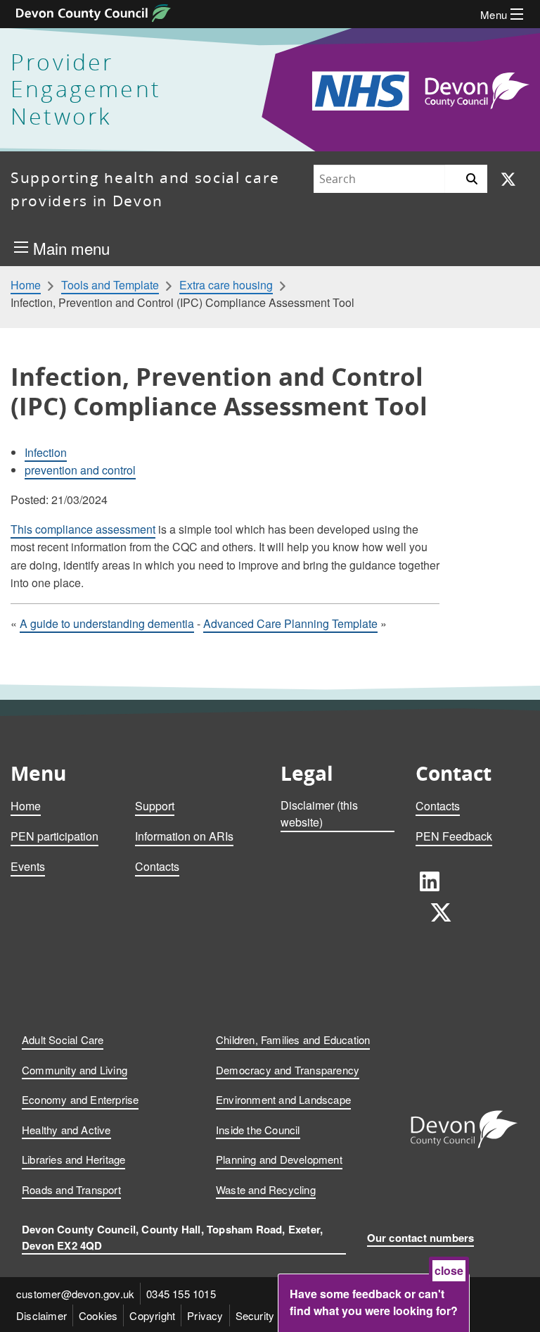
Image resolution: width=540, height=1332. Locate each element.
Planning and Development (279, 1159)
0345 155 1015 (181, 1293)
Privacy (205, 1315)
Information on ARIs (184, 836)
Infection (46, 452)
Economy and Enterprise (80, 1099)
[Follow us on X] (508, 179)
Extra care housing (226, 285)
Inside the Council (258, 1129)
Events (28, 866)
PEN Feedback (454, 836)
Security (255, 1315)
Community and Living (74, 1069)
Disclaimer (41, 1315)
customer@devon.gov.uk (75, 1293)
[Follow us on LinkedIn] (430, 881)
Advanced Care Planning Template (290, 623)
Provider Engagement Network (86, 90)
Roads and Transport (71, 1189)
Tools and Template (110, 285)
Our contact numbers (421, 1237)
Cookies (98, 1315)
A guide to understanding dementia (107, 623)
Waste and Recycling (266, 1189)
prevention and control (80, 470)
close (449, 1270)
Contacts (157, 866)
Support (154, 806)
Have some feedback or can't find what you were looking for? (374, 1302)
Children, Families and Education (293, 1039)
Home (26, 285)
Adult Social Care (62, 1039)
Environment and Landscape (283, 1099)
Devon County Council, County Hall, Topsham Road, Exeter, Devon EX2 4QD (172, 1237)
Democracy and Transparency (287, 1069)
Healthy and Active (66, 1129)
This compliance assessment (83, 529)
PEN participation (54, 836)
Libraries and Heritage (73, 1159)
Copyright (152, 1315)
